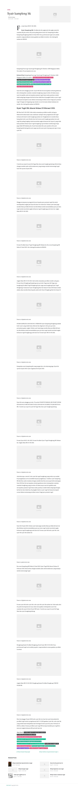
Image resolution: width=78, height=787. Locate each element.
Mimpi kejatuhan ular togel (57, 769)
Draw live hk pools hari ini (56, 763)
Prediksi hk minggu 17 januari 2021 (38, 748)
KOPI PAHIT (8, 785)
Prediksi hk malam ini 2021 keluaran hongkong (29, 737)
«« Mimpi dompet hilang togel (23, 752)
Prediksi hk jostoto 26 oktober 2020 (26, 734)
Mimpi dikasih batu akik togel (25, 86)
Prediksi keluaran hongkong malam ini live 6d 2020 (30, 743)
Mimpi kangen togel (23, 769)
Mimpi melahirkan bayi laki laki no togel (22, 763)
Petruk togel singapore (38, 746)
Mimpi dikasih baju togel (23, 84)
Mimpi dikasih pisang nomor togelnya (43, 77)
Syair (8, 9)
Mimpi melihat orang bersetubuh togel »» (48, 752)
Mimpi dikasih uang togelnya (24, 82)
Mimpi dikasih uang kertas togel (25, 79)
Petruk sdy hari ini (50, 746)
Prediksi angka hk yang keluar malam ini (34, 732)
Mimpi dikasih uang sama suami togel (41, 84)
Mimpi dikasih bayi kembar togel (42, 82)
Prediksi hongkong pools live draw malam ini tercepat (31, 739)
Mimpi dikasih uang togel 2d (42, 79)
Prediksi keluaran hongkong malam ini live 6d (29, 741)
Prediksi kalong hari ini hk (24, 746)
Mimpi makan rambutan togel (57, 774)
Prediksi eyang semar (23, 748)
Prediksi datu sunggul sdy (51, 743)
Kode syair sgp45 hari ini (20, 774)
